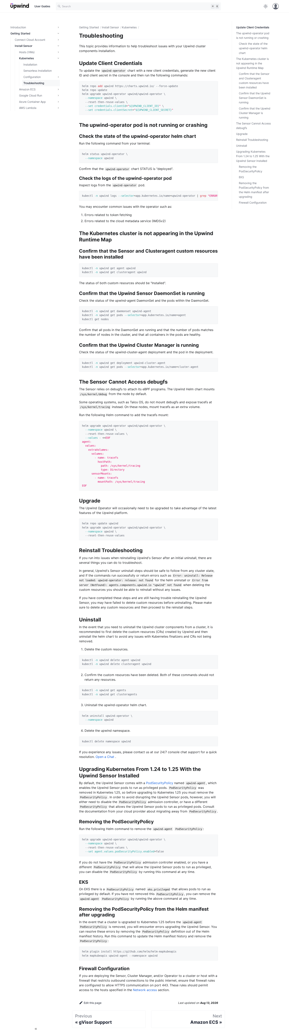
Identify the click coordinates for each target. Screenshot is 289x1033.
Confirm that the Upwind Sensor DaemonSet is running (254, 98)
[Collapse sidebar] (35, 1029)
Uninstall (241, 145)
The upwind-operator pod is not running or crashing (252, 35)
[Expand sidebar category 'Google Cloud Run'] (57, 95)
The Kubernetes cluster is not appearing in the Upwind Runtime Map (252, 63)
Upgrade (242, 133)
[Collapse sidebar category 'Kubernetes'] (57, 58)
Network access (145, 990)
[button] (34, 33)
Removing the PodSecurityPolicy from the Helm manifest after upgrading (254, 189)
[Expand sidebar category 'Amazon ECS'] (57, 89)
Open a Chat (105, 757)
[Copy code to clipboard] (213, 86)
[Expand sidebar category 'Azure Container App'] (57, 102)
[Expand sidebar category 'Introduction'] (57, 27)
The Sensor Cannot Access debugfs (253, 126)
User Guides (42, 6)
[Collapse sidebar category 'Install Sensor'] (57, 46)
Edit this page (92, 1002)
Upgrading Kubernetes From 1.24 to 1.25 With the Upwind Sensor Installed (253, 156)
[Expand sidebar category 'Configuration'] (57, 77)
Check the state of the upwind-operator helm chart (253, 48)
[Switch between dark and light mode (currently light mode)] (265, 6)
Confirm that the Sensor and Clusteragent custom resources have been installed (254, 80)
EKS (241, 177)
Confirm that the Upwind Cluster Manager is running (254, 113)
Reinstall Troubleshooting (252, 139)
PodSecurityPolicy (160, 783)
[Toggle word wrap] (207, 196)
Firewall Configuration (253, 202)
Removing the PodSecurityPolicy (250, 169)
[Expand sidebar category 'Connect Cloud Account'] (57, 40)
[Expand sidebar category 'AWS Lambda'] (57, 108)
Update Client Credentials (252, 27)
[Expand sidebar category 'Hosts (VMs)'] (57, 52)
